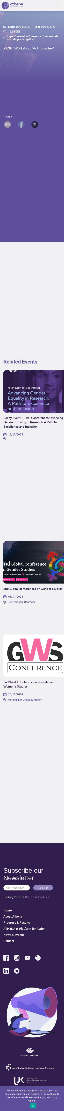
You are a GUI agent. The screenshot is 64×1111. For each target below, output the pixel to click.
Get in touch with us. (37, 897)
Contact (8, 941)
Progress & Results (16, 922)
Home (7, 910)
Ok (32, 1106)
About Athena (12, 916)
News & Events (13, 935)
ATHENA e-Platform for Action (24, 928)
